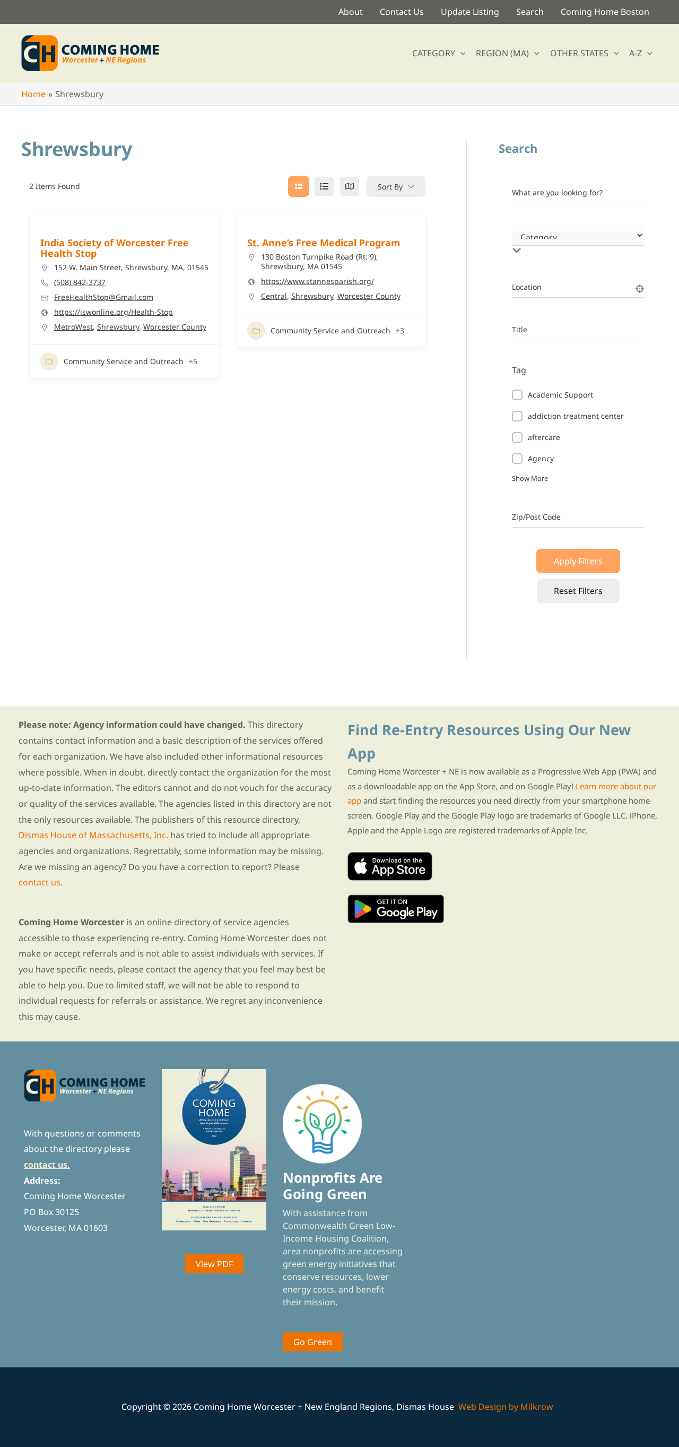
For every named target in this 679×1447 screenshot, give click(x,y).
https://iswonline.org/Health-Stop (113, 312)
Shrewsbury (118, 327)
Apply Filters (578, 561)
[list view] (324, 186)
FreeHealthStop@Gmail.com (103, 297)
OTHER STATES (579, 53)
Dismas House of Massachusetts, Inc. (93, 835)
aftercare (544, 437)
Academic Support (560, 395)
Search (530, 12)
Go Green (312, 1342)
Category (528, 240)
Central (274, 296)
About (350, 12)
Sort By (390, 187)
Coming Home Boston (605, 12)
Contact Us (402, 12)
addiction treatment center (576, 416)
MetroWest (73, 327)
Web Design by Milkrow (505, 1406)
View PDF (214, 1264)
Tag (519, 370)
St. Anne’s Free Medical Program (324, 242)
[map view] (349, 186)
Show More (530, 478)
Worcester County (174, 327)
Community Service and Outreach (124, 361)
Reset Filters (578, 591)
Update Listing (470, 12)
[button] (460, 53)
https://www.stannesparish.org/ (317, 281)
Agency (541, 458)
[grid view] (298, 186)
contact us (39, 882)
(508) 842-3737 (80, 282)
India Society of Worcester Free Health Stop (114, 248)
